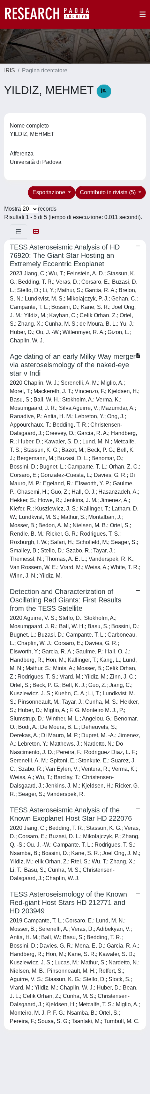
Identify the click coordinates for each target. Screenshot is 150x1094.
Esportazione (49, 192)
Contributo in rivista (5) (108, 192)
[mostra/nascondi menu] (143, 14)
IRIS (9, 70)
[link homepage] (50, 14)
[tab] (18, 231)
